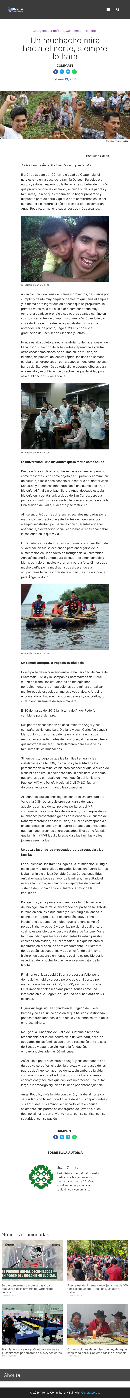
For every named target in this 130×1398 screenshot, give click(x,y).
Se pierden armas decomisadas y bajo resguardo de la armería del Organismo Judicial (28, 1289)
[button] (108, 9)
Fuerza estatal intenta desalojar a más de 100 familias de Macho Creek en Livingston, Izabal (97, 1289)
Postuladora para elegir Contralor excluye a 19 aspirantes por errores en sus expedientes (32, 1351)
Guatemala (73, 31)
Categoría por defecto (48, 31)
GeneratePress (90, 1392)
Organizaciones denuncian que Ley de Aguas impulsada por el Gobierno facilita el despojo (97, 1351)
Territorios (90, 31)
